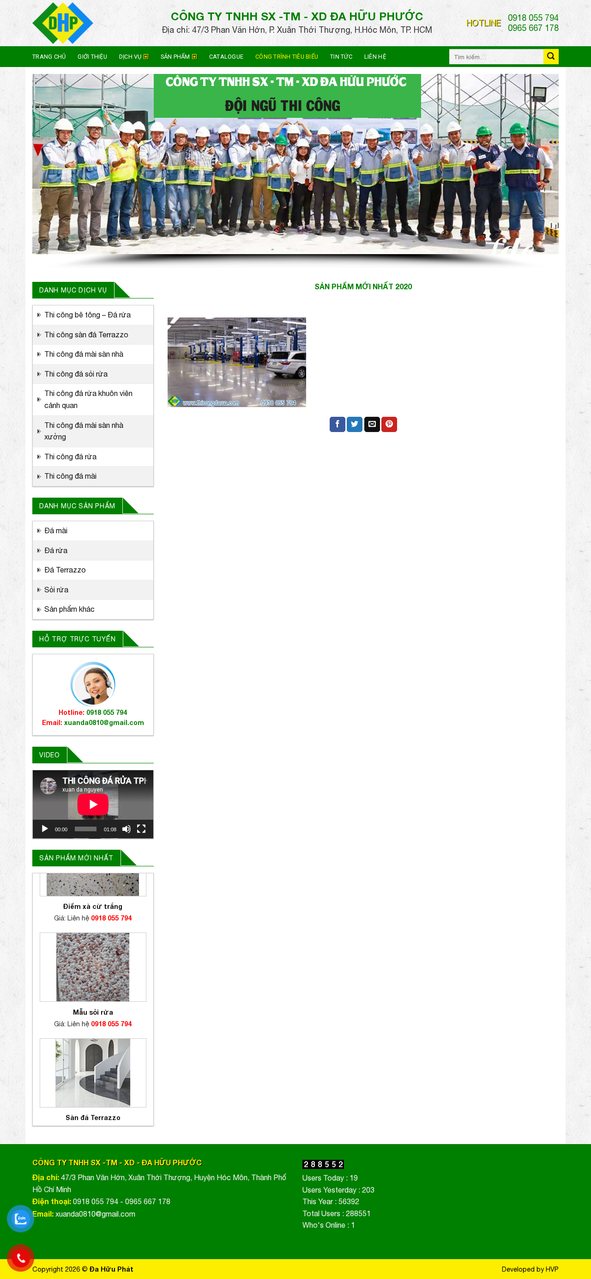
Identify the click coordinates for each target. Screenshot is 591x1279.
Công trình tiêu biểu (286, 56)
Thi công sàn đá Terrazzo (86, 334)
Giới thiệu (92, 56)
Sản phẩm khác (69, 609)
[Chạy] (44, 829)
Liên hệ (375, 56)
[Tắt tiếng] (126, 829)
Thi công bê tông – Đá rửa (87, 315)
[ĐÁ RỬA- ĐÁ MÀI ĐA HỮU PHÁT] (90, 23)
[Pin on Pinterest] (389, 424)
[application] (93, 804)
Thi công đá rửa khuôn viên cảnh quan (88, 399)
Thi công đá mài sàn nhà (83, 354)
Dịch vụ (130, 56)
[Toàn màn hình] (141, 829)
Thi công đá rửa (70, 456)
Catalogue (226, 56)
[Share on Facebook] (337, 424)
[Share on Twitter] (354, 424)
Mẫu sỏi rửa (93, 964)
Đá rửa (55, 550)
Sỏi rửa (56, 589)
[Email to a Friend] (372, 424)
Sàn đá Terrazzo (93, 1069)
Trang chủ (49, 56)
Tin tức (341, 56)
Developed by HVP (530, 1269)
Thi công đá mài (70, 476)
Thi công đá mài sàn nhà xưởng (83, 431)
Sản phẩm (175, 56)
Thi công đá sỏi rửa (76, 374)
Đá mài (55, 530)
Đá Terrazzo (65, 570)
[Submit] (551, 56)
